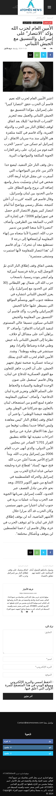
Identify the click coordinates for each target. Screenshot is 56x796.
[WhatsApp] (37, 55)
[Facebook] (50, 55)
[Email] (30, 55)
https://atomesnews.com (28, 593)
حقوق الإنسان (37, 23)
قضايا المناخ (27, 23)
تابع (50, 747)
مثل (50, 741)
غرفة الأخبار (8, 48)
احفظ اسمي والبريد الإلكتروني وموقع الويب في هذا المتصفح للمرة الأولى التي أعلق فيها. (29, 685)
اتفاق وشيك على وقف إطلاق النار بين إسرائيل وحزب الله (17, 573)
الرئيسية (50, 18)
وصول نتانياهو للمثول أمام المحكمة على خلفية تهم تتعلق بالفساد (41, 573)
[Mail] (27, 612)
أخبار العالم (40, 18)
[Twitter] (44, 55)
